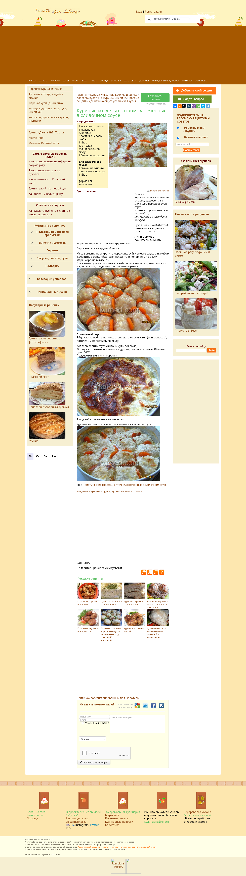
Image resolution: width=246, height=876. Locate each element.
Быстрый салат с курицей (191, 293)
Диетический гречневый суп (47, 188)
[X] (184, 106)
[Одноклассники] (180, 106)
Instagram (81, 825)
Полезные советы (117, 818)
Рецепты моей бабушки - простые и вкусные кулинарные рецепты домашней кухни (117, 847)
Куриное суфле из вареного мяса (133, 603)
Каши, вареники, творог (165, 80)
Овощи (104, 80)
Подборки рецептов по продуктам (52, 233)
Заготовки (130, 80)
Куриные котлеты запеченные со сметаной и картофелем (156, 633)
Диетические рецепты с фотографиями (44, 340)
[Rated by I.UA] (133, 872)
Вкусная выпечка (195, 137)
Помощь (32, 818)
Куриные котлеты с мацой (134, 630)
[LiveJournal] (189, 106)
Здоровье (201, 80)
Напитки (187, 80)
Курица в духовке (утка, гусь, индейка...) (48, 110)
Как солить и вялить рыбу (46, 194)
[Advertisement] (125, 51)
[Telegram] (208, 106)
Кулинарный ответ (156, 821)
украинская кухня (124, 101)
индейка (82, 491)
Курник (33, 440)
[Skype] (203, 106)
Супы (66, 80)
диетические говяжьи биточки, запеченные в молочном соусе (126, 485)
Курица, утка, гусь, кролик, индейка (113, 94)
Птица (93, 80)
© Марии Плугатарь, (41, 854)
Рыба (84, 80)
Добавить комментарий (95, 762)
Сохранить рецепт (155, 97)
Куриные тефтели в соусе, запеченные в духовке (157, 604)
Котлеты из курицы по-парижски (87, 630)
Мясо (75, 80)
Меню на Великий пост (44, 143)
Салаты (43, 80)
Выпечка (116, 80)
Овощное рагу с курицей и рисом (192, 253)
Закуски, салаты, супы (52, 258)
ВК (72, 825)
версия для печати (159, 190)
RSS (68, 828)
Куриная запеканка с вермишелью (111, 603)
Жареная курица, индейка (46, 103)
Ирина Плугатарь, (35, 839)
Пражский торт (39, 377)
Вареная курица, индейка (45, 89)
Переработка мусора (197, 812)
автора (112, 844)
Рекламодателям (77, 818)
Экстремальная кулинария (122, 812)
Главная (31, 80)
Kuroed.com (98, 849)
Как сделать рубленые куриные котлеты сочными (49, 212)
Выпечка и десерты (52, 242)
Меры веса (112, 815)
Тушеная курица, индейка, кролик (46, 95)
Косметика (112, 825)
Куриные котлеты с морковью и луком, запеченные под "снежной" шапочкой (111, 634)
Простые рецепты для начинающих (108, 99)
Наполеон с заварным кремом (49, 407)
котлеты (136, 491)
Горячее (52, 250)
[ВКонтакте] (175, 106)
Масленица (36, 138)
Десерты (144, 80)
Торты (59, 132)
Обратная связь (76, 821)
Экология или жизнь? (197, 815)
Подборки (53, 266)
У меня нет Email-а (97, 723)
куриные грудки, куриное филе (109, 491)
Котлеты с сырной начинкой (87, 603)
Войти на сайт (36, 812)
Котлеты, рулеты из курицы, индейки (101, 98)
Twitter (94, 825)
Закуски (55, 80)
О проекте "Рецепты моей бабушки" (83, 813)
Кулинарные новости (119, 821)
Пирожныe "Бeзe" (186, 330)
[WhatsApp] (198, 106)
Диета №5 (46, 132)
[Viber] (194, 106)
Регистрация (153, 11)
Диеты (33, 132)
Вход (139, 11)
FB (67, 825)
